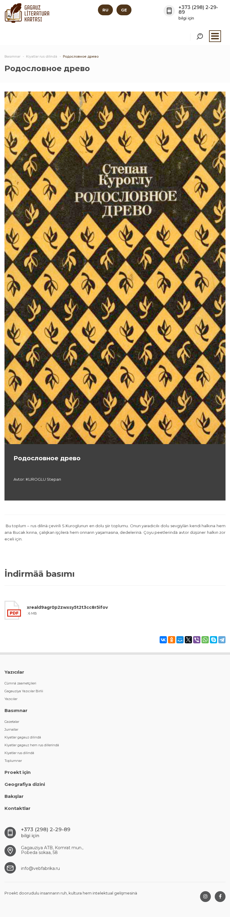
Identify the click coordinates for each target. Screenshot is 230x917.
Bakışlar (14, 796)
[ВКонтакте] (163, 639)
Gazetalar (11, 722)
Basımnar (16, 710)
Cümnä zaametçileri (20, 683)
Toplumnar (13, 761)
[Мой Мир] (180, 639)
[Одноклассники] (171, 639)
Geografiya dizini (24, 784)
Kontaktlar (17, 808)
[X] (188, 639)
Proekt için (17, 772)
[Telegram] (222, 639)
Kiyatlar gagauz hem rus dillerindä (31, 745)
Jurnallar (11, 729)
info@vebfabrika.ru (40, 868)
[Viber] (196, 639)
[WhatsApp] (205, 639)
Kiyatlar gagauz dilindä (22, 737)
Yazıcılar (14, 672)
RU (105, 10)
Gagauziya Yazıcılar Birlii (23, 691)
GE (124, 10)
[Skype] (213, 639)
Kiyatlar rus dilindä (19, 753)
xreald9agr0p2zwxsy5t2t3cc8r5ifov (67, 607)
